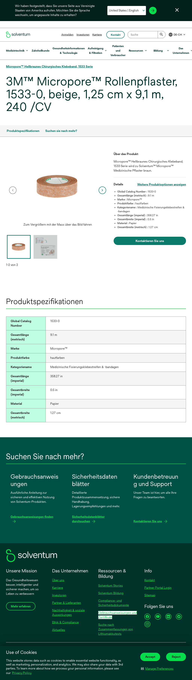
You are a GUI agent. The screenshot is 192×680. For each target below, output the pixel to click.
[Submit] (161, 34)
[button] (157, 669)
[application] (57, 186)
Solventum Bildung (110, 593)
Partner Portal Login (158, 587)
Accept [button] (150, 657)
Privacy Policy (22, 673)
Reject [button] (176, 657)
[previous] (12, 190)
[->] (153, 10)
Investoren (82, 34)
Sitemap (149, 595)
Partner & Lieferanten (66, 603)
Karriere (97, 34)
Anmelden (67, 34)
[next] (102, 190)
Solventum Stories (110, 585)
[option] (57, 190)
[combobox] (146, 34)
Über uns (58, 580)
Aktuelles (58, 630)
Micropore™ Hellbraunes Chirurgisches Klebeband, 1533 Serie (49, 66)
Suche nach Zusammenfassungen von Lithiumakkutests (115, 629)
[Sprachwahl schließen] (177, 10)
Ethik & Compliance (65, 622)
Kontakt (149, 580)
